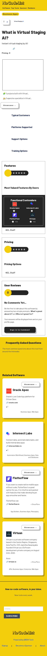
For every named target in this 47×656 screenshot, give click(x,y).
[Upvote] (7, 22)
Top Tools (15, 8)
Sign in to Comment (20, 330)
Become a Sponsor (24, 646)
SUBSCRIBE (12, 616)
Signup (5, 646)
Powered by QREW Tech (23, 640)
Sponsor (23, 8)
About (42, 646)
